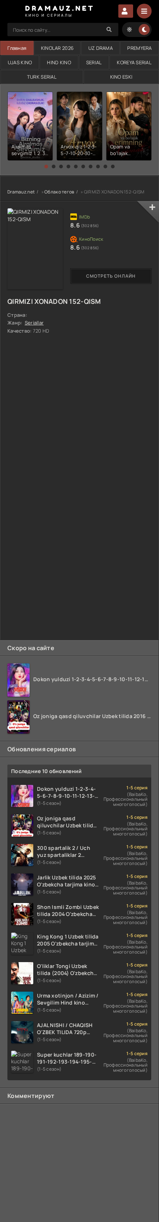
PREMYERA (139, 48)
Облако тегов (59, 192)
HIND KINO (59, 62)
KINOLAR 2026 (57, 48)
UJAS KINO (20, 62)
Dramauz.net (21, 192)
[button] (46, 166)
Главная (16, 48)
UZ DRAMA (100, 48)
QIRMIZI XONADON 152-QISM (54, 301)
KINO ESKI (121, 76)
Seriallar (34, 322)
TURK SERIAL (42, 76)
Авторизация (125, 11)
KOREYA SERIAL (134, 62)
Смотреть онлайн (111, 276)
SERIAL (94, 62)
